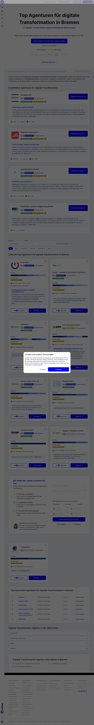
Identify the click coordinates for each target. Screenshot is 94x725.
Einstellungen (43, 369)
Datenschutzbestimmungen (36, 363)
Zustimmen (58, 369)
